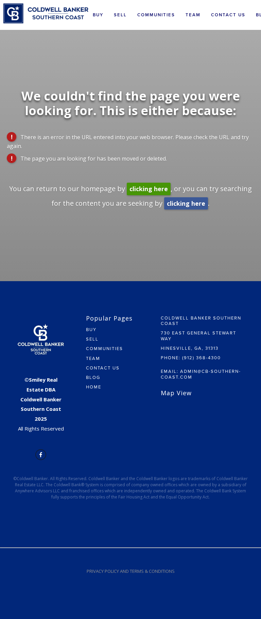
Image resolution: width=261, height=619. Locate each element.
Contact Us (228, 15)
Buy (98, 15)
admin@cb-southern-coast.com (201, 374)
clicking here (148, 189)
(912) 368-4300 (201, 357)
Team (193, 15)
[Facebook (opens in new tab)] (40, 454)
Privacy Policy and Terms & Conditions (131, 571)
